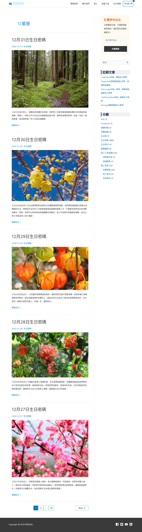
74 (51, 508)
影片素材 (107, 174)
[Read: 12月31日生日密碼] (50, 79)
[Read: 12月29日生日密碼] (50, 268)
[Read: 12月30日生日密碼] (50, 175)
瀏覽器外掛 (107, 157)
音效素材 (107, 178)
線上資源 (104, 165)
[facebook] (118, 524)
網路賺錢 (104, 149)
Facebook (105, 123)
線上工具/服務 (107, 153)
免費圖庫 (107, 170)
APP (102, 119)
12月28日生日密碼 (29, 321)
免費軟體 (104, 132)
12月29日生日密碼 (29, 236)
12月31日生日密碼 (29, 39)
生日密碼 (27, 46)
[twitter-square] (122, 524)
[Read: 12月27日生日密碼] (50, 448)
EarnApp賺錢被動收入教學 (112, 105)
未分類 (104, 136)
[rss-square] (131, 524)
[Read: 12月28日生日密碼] (50, 355)
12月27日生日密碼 (29, 409)
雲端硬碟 (107, 161)
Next (81, 508)
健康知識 (104, 128)
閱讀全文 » (16, 125)
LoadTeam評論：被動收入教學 (114, 77)
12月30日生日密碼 (29, 139)
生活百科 (104, 144)
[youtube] (127, 524)
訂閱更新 (115, 49)
